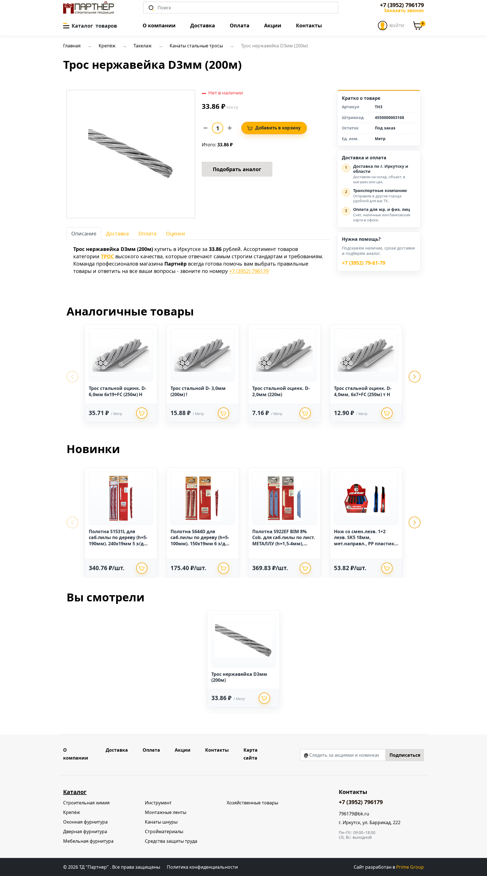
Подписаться (404, 755)
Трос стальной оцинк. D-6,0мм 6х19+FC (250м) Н (117, 391)
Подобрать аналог (237, 169)
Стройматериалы (164, 831)
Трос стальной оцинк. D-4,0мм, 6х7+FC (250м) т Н (362, 391)
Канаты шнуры (161, 822)
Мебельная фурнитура (88, 841)
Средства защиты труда (171, 841)
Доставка (202, 25)
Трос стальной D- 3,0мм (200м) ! (198, 391)
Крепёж (71, 812)
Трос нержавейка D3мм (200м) (239, 677)
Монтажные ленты (165, 812)
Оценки (175, 233)
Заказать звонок (404, 10)
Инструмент (158, 803)
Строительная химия (86, 803)
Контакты (309, 25)
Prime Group (410, 867)
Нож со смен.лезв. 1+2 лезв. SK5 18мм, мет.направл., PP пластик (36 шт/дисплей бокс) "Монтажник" (364, 543)
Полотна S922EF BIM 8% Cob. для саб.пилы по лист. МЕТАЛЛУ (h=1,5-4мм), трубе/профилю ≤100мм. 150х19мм (283, 543)
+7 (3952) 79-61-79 (363, 263)
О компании (159, 25)
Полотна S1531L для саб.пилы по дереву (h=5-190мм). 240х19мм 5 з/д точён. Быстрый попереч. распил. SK (119, 543)
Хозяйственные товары (252, 803)
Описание (83, 233)
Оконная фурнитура (85, 822)
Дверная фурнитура (85, 831)
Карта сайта (251, 754)
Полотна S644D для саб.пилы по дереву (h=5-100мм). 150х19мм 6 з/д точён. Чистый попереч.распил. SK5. (200, 543)
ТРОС (107, 256)
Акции (272, 25)
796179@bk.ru (354, 814)
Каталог (75, 792)
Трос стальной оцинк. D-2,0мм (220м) (281, 391)
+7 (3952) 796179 (402, 5)
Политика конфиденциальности (202, 867)
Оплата (239, 25)
